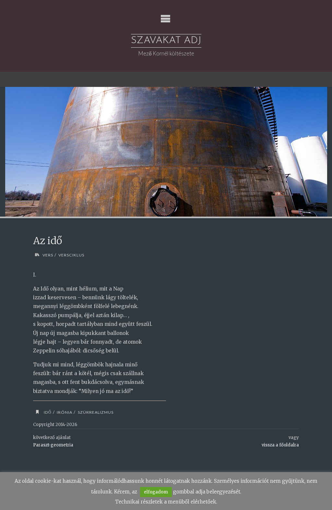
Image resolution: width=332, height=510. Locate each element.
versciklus (71, 255)
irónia (64, 412)
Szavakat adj (166, 41)
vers (47, 255)
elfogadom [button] (156, 492)
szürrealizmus (95, 412)
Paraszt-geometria (53, 445)
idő (47, 412)
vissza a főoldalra (280, 445)
